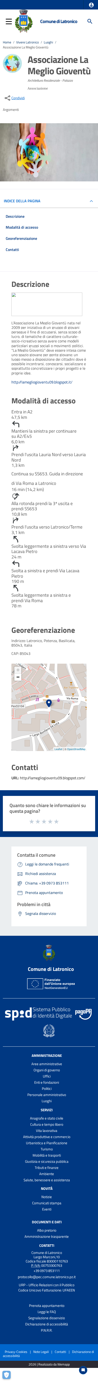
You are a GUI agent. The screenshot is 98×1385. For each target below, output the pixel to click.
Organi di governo (47, 1070)
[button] (91, 5)
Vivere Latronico (27, 42)
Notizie (46, 1197)
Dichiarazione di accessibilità (46, 1324)
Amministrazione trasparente (46, 1236)
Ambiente (46, 1174)
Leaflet (58, 749)
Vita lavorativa (46, 1130)
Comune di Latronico (58, 21)
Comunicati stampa (46, 1203)
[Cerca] (90, 21)
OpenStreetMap (76, 749)
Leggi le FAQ (47, 1311)
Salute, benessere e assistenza (47, 1180)
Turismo (47, 1149)
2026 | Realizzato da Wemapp (49, 1364)
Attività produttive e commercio (46, 1136)
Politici (47, 1088)
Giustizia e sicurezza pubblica (47, 1161)
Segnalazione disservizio (46, 1318)
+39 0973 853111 (47, 1270)
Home (7, 42)
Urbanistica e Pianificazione (46, 1143)
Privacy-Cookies (16, 1351)
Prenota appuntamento (46, 1305)
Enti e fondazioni (46, 1082)
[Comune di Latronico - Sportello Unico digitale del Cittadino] (24, 21)
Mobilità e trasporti (47, 1155)
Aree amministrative (46, 1064)
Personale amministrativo (46, 1094)
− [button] (18, 677)
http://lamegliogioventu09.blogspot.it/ (42, 382)
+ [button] (18, 670)
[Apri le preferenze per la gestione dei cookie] (8, 1377)
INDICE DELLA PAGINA (22, 201)
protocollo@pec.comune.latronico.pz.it (47, 1277)
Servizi (47, 1110)
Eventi (46, 1209)
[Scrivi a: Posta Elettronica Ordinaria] (46, 1281)
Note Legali (41, 1351)
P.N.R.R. (46, 1330)
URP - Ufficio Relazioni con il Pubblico (46, 1285)
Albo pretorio (46, 1230)
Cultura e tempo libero (46, 1124)
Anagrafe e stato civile (46, 1118)
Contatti (46, 1245)
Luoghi (48, 42)
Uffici (47, 1076)
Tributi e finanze (47, 1167)
